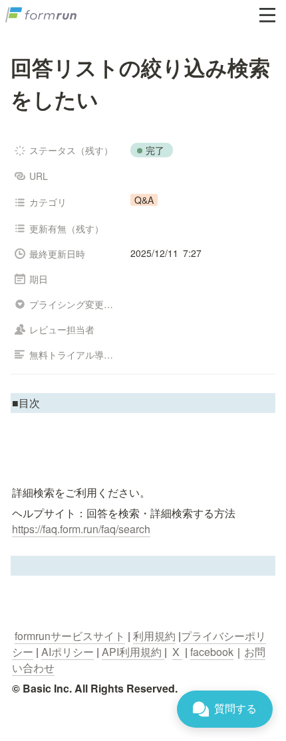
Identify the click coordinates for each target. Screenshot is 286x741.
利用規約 (154, 635)
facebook (211, 651)
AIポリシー (67, 651)
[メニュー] (267, 15)
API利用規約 (133, 651)
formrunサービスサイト (70, 635)
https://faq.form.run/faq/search (81, 528)
